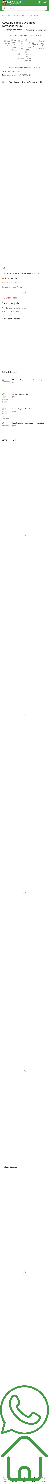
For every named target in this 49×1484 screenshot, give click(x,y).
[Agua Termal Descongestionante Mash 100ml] (6, 428)
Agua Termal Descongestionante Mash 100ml (28, 423)
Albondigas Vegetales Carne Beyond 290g (27, 380)
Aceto (9, 75)
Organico (16, 75)
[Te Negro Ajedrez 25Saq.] (6, 399)
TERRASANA (25, 75)
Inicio (4, 15)
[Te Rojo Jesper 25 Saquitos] (6, 414)
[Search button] (44, 8)
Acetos (36, 15)
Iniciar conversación (11, 319)
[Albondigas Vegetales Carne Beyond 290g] (6, 385)
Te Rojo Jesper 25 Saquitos (22, 409)
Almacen (11, 15)
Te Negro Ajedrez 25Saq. (21, 394)
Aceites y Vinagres (24, 15)
